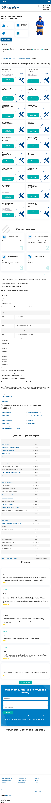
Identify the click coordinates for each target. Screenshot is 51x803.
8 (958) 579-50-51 (45, 6)
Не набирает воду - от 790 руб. (32, 168)
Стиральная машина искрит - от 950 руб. (7, 106)
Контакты (36, 785)
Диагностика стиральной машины (9, 558)
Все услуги (37, 787)
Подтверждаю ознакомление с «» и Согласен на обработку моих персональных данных (24, 720)
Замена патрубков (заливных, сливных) (11, 463)
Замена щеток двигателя (7, 504)
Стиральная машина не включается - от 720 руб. (32, 124)
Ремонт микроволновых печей (7, 784)
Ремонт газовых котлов (5, 789)
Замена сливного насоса (7, 482)
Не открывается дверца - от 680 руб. (7, 123)
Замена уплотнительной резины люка (10, 494)
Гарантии (36, 780)
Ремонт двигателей (6, 412)
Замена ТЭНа (5, 401)
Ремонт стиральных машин (6, 778)
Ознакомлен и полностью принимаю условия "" (24, 716)
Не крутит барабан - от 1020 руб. (8, 70)
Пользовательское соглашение (35, 716)
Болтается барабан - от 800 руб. (7, 204)
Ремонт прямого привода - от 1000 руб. (32, 205)
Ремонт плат (30, 420)
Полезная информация (39, 789)
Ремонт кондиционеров (6, 787)
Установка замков (21, 782)
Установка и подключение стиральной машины (12, 456)
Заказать (8, 712)
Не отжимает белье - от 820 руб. (7, 186)
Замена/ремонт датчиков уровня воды (10, 507)
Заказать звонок (46, 9)
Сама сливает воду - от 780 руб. (7, 168)
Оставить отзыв (25, 682)
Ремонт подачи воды (6, 423)
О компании (37, 778)
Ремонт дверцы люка (7, 420)
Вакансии (37, 784)
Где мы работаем (38, 791)
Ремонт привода (31, 423)
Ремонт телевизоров (5, 782)
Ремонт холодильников (6, 780)
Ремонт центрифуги (6, 426)
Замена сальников (32, 426)
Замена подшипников (7, 396)
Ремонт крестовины (32, 417)
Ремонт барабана (6, 415)
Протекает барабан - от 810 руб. (32, 153)
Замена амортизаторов (7, 498)
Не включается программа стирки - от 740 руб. (8, 139)
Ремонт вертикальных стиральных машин (11, 523)
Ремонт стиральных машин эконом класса (11, 417)
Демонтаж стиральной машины (35, 415)
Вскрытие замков (21, 784)
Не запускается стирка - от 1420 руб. (32, 89)
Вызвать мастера (6, 39)
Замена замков (21, 785)
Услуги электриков (22, 780)
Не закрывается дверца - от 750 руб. (33, 138)
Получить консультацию (8, 80)
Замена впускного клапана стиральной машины (13, 472)
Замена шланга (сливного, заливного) (10, 447)
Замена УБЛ (5, 520)
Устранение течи (6, 453)
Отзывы (36, 782)
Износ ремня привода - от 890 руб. (32, 106)
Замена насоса (5, 399)
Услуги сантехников (22, 778)
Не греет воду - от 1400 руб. (32, 70)
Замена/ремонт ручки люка (8, 450)
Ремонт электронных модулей (34, 412)
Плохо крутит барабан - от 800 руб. (6, 154)
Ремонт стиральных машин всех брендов (11, 428)
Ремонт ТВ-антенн (4, 785)
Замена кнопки (5, 444)
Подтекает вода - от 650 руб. (7, 88)
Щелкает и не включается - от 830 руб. (32, 187)
